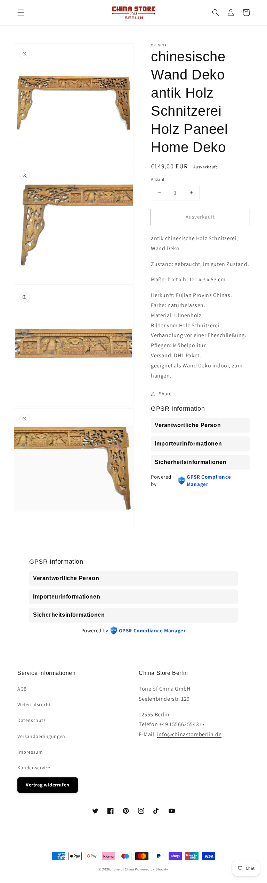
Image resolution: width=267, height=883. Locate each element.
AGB (22, 689)
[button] (21, 12)
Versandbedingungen (41, 736)
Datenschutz (31, 720)
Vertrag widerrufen (48, 785)
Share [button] (165, 393)
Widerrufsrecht (34, 704)
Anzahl (157, 179)
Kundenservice (33, 767)
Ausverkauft (200, 216)
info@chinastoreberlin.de (189, 734)
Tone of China (123, 869)
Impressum (30, 752)
